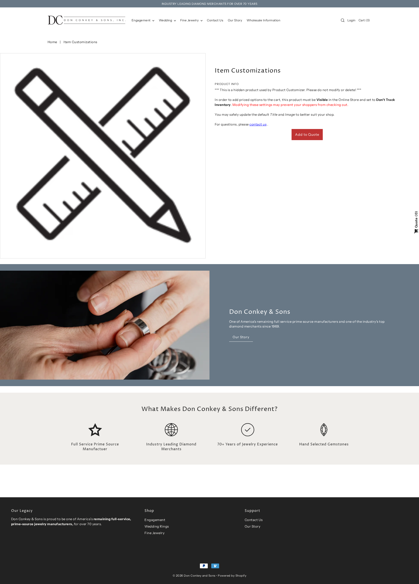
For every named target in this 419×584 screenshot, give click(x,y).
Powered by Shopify (232, 575)
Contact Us (254, 520)
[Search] (342, 20)
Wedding (166, 20)
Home (52, 42)
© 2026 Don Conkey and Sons (194, 575)
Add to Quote (307, 134)
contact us (257, 124)
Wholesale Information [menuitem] (263, 20)
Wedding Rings (156, 526)
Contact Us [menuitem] (215, 20)
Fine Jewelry (189, 20)
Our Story (253, 526)
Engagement (141, 20)
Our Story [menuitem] (235, 20)
